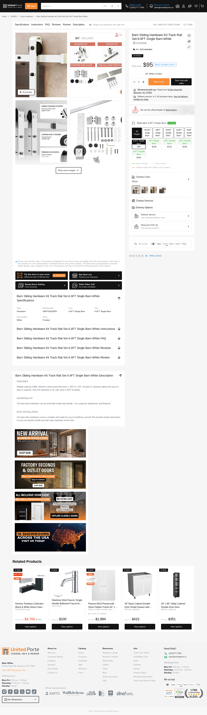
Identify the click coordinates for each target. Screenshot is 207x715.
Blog (105, 672)
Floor (80, 672)
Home (4, 17)
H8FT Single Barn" (157, 133)
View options (30, 627)
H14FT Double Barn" (189, 133)
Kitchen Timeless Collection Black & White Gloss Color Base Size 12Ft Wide (29, 605)
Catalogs (51, 661)
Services (51, 664)
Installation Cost (141, 657)
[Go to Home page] (12, 6)
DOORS (14, 17)
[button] (41, 275)
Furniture (82, 657)
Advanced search (110, 676)
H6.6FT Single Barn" (147, 133)
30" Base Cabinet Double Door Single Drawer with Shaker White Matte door (137, 605)
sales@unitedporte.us (164, 7)
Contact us (52, 672)
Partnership (108, 661)
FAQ (105, 680)
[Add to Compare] (189, 41)
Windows (82, 668)
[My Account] (183, 6)
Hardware (82, 661)
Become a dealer (110, 657)
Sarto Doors (171, 110)
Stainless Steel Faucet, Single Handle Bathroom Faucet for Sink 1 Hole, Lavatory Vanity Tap (67, 601)
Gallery (106, 664)
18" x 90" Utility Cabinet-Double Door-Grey (173, 605)
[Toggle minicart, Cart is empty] (202, 6)
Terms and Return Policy (145, 680)
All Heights (137, 132)
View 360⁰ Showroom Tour (14, 670)
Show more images (66, 170)
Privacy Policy (140, 672)
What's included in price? (165, 65)
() (147, 74)
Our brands (53, 668)
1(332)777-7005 (136, 7)
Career (137, 668)
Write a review (155, 74)
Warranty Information (143, 676)
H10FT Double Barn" (168, 133)
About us (51, 653)
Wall (80, 664)
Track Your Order (141, 653)
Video (105, 668)
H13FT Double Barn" (179, 133)
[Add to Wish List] (189, 35)
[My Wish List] (196, 6)
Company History (55, 657)
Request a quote (110, 653)
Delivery (137, 664)
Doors (81, 653)
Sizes (136, 661)
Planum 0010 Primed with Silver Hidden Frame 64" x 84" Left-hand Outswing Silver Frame (103, 605)
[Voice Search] (112, 6)
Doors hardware (26, 17)
